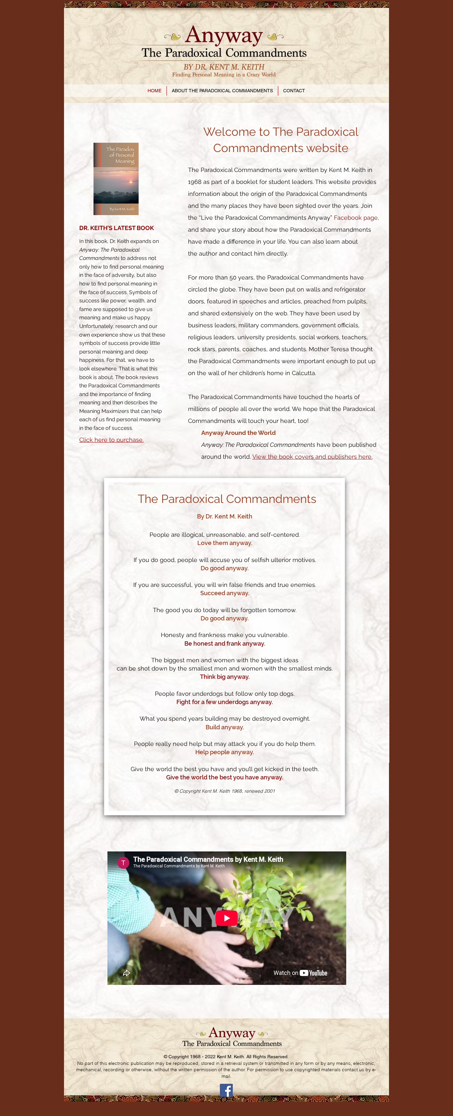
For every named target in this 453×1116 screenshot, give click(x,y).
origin (258, 193)
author (208, 253)
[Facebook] (226, 1090)
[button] (222, 91)
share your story (223, 229)
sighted (305, 205)
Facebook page (356, 217)
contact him (248, 253)
